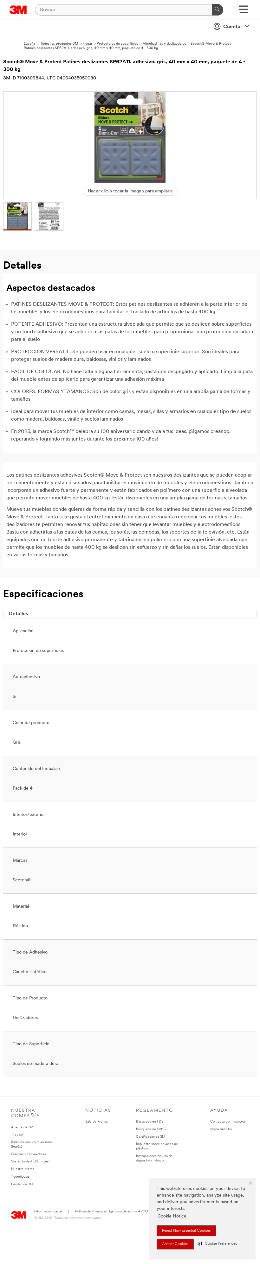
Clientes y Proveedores (28, 1154)
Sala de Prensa (96, 1121)
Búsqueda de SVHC (151, 1129)
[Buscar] (217, 10)
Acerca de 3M (22, 1127)
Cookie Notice (172, 1216)
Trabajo (17, 1134)
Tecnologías (20, 1177)
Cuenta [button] (232, 26)
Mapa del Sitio (221, 1129)
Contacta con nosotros (228, 1121)
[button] (217, 1244)
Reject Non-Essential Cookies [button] (186, 1231)
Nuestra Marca (23, 1169)
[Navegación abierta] (243, 11)
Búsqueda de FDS (149, 1121)
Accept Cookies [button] (175, 1244)
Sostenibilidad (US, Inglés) (30, 1161)
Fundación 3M (22, 1184)
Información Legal (48, 1211)
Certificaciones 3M (150, 1137)
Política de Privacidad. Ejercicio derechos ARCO (111, 1211)
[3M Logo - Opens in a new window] (18, 10)
